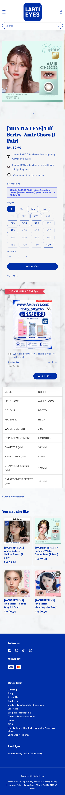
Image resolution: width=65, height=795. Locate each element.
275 (12, 223)
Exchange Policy (14, 785)
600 (49, 237)
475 (12, 237)
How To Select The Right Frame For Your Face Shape (32, 729)
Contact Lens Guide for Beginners (26, 704)
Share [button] (15, 275)
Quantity (11, 251)
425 (36, 230)
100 (21, 208)
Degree (10, 202)
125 (33, 208)
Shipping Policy (49, 781)
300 (24, 223)
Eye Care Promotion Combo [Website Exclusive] (34, 355)
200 (24, 216)
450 (49, 230)
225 (36, 216)
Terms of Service (15, 781)
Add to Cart (32, 266)
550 (36, 237)
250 (48, 216)
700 (25, 244)
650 (12, 244)
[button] (3, 11)
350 (49, 223)
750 (36, 244)
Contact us (14, 701)
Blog (10, 693)
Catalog (12, 689)
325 (36, 223)
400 (24, 230)
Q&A (10, 724)
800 (48, 244)
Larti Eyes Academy (18, 734)
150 (44, 208)
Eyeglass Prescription (19, 712)
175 (12, 216)
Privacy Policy (33, 781)
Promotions (13, 183)
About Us (13, 697)
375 (12, 230)
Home (11, 720)
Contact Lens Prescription (21, 716)
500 (24, 237)
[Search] (58, 25)
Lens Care (13, 708)
